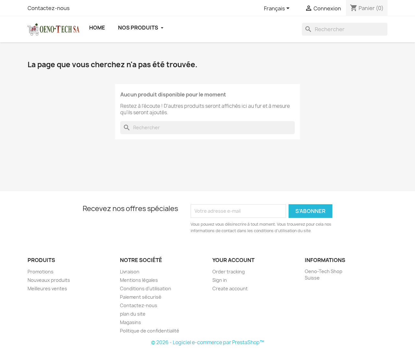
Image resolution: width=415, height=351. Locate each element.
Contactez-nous (49, 8)
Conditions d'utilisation (145, 288)
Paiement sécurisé (140, 297)
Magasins (130, 322)
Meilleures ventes (47, 288)
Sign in (219, 280)
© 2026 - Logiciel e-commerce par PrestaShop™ (207, 342)
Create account (230, 288)
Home (97, 27)
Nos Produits (138, 27)
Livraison (129, 272)
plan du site (133, 314)
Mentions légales (139, 280)
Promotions (40, 272)
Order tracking (228, 272)
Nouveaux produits (49, 280)
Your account (233, 260)
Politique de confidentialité (149, 331)
